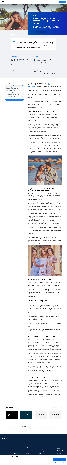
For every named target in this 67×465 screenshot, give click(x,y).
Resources (42, 1)
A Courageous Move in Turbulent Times (12, 85)
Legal (39, 442)
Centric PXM (4, 451)
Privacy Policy (40, 444)
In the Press (28, 444)
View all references (56, 407)
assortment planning (42, 348)
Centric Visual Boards (5, 449)
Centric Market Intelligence (6, 447)
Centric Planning (31, 86)
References (37, 1)
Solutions (25, 1)
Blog (27, 447)
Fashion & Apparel (17, 442)
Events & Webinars (49, 1)
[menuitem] (7, 443)
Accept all (59, 459)
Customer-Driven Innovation (10, 96)
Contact (58, 442)
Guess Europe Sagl (45, 84)
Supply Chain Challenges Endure (11, 92)
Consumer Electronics (17, 453)
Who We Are (28, 442)
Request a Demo (62, 1)
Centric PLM (4, 442)
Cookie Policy (40, 449)
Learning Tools (28, 449)
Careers (27, 453)
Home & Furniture (17, 449)
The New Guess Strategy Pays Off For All (12, 94)
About (55, 1)
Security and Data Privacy (42, 447)
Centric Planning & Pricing (6, 444)
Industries (31, 1)
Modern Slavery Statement (42, 451)
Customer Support (60, 444)
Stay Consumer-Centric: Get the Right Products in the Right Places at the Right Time (13, 88)
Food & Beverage (17, 444)
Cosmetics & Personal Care (18, 451)
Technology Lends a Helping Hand (11, 90)
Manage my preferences (59, 462)
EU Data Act (40, 453)
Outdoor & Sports (17, 447)
